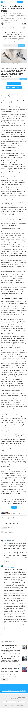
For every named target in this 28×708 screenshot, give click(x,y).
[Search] (25, 641)
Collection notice (14, 698)
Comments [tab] (4, 527)
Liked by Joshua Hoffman (10, 541)
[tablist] (7, 527)
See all (4, 679)
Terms (23, 697)
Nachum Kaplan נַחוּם (8, 651)
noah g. (6, 540)
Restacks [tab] (10, 527)
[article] (14, 649)
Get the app (20, 701)
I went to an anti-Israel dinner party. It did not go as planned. (9, 646)
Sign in (25, 1)
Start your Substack (10, 701)
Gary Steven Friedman (9, 566)
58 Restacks (17, 513)
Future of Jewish (11, 674)
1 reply (7, 561)
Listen (25, 23)
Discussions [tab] (11, 641)
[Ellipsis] (26, 540)
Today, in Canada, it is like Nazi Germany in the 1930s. (10, 657)
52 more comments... (5, 634)
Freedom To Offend (11, 663)
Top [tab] (2, 641)
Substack (7, 705)
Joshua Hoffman (7, 22)
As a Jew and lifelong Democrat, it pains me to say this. (10, 669)
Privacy (19, 697)
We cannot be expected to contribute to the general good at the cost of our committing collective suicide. (10, 672)
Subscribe (20, 1)
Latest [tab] (6, 641)
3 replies (7, 628)
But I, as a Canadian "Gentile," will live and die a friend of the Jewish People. (10, 661)
